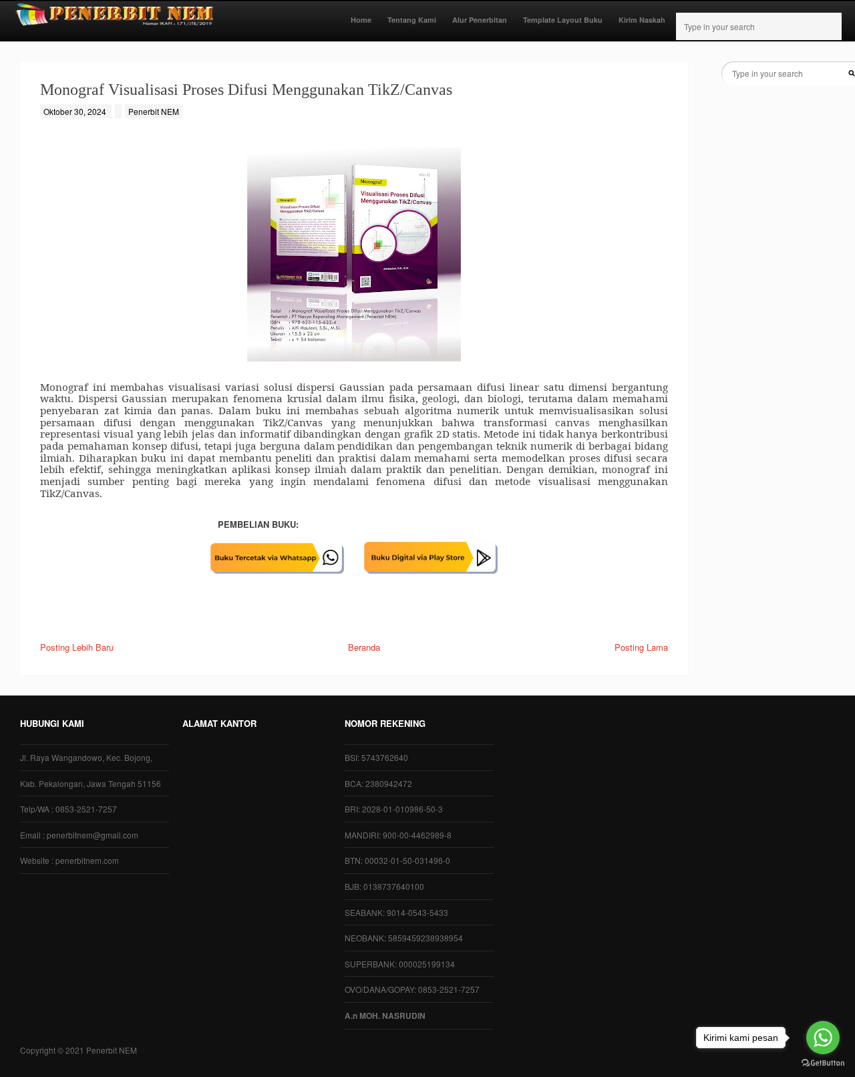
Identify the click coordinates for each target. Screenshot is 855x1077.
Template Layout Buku (563, 20)
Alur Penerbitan (479, 20)
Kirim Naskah (642, 20)
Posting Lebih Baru (77, 647)
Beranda (364, 647)
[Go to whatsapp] (823, 1037)
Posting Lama (641, 647)
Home (361, 20)
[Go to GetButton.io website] (823, 1063)
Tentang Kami (411, 20)
